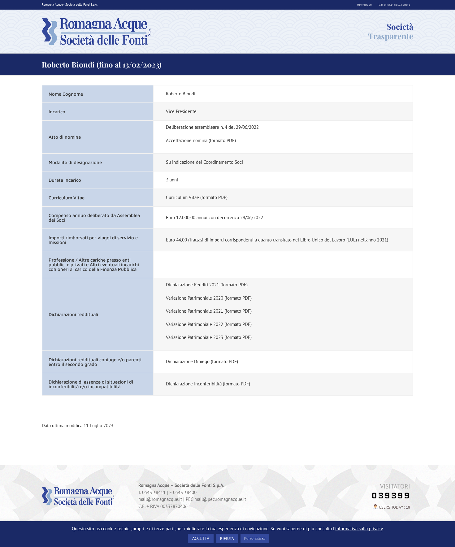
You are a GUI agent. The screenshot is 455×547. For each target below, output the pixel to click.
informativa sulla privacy (359, 529)
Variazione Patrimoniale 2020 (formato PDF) (209, 298)
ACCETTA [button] (200, 538)
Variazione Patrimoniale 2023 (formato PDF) (209, 337)
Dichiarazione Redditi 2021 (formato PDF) (207, 285)
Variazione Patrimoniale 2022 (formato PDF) (209, 324)
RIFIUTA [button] (227, 538)
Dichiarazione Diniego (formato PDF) (202, 361)
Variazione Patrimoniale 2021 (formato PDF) (209, 311)
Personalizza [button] (254, 538)
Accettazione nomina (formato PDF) (201, 140)
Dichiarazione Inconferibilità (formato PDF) (208, 384)
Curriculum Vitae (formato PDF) (197, 197)
